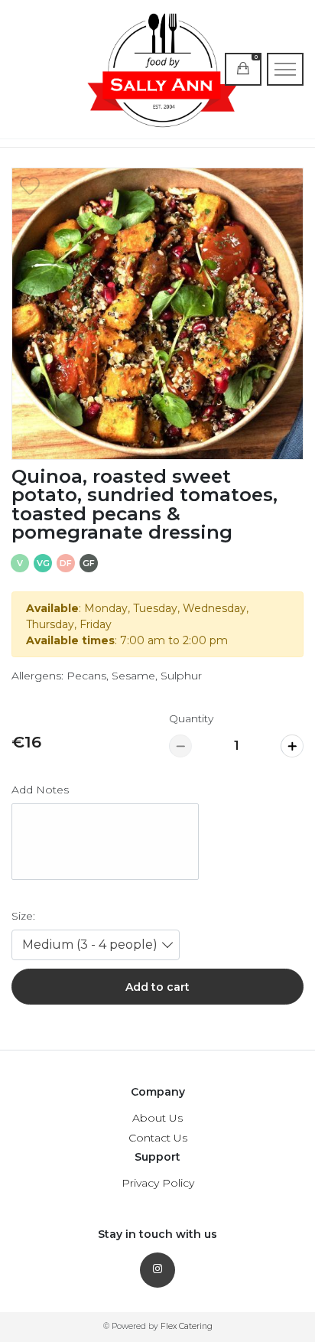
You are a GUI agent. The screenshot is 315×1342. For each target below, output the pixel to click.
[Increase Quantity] (292, 746)
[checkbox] (30, 186)
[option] (157, 313)
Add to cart (157, 987)
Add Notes (40, 789)
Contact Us (157, 1138)
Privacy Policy (158, 1183)
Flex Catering (187, 1326)
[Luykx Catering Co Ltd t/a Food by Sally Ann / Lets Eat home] (157, 69)
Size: (23, 916)
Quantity (191, 718)
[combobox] (95, 945)
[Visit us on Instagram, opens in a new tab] (157, 1270)
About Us (157, 1118)
